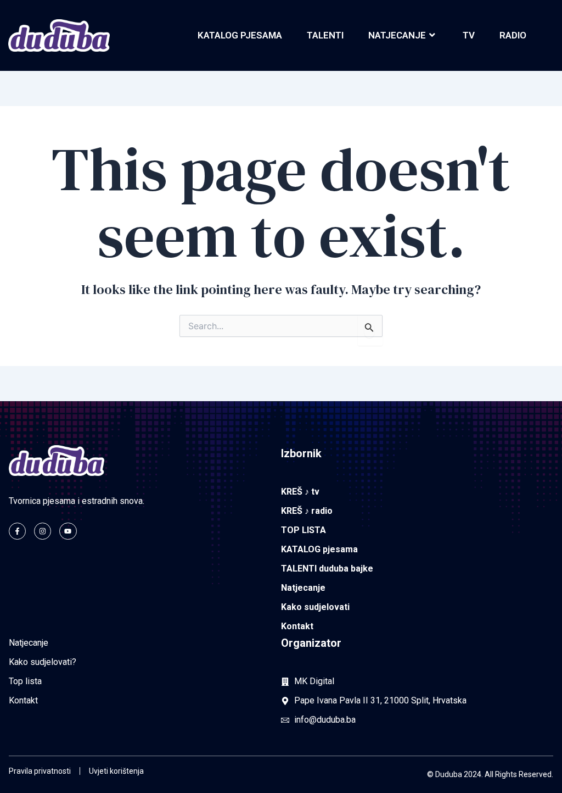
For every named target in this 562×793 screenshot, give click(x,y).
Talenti (325, 35)
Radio (512, 35)
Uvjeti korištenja (116, 771)
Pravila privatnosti (40, 771)
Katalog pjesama (240, 35)
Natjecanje (397, 35)
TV (469, 35)
